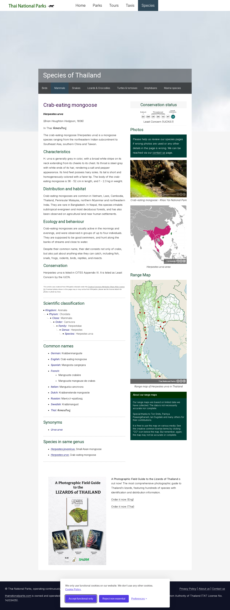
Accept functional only (81, 598)
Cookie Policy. (73, 589)
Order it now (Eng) (122, 499)
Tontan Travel (169, 194)
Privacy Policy (187, 588)
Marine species (172, 88)
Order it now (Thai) (122, 506)
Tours (114, 5)
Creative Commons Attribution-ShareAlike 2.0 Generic (181, 194)
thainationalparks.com (18, 595)
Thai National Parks (31, 7)
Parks (97, 5)
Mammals (59, 88)
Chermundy (170, 261)
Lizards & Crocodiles (98, 88)
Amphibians (150, 88)
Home (81, 5)
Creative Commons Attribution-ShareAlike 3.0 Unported (181, 261)
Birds (44, 88)
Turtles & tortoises (127, 88)
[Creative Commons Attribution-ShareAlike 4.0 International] (181, 381)
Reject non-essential (113, 598)
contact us (159, 152)
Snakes (76, 88)
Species (148, 5)
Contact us (218, 588)
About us (204, 588)
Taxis (130, 5)
